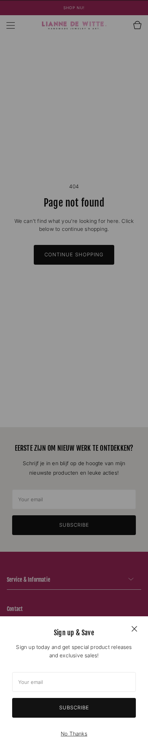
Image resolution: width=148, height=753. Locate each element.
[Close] (134, 628)
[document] (74, 684)
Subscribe (74, 707)
